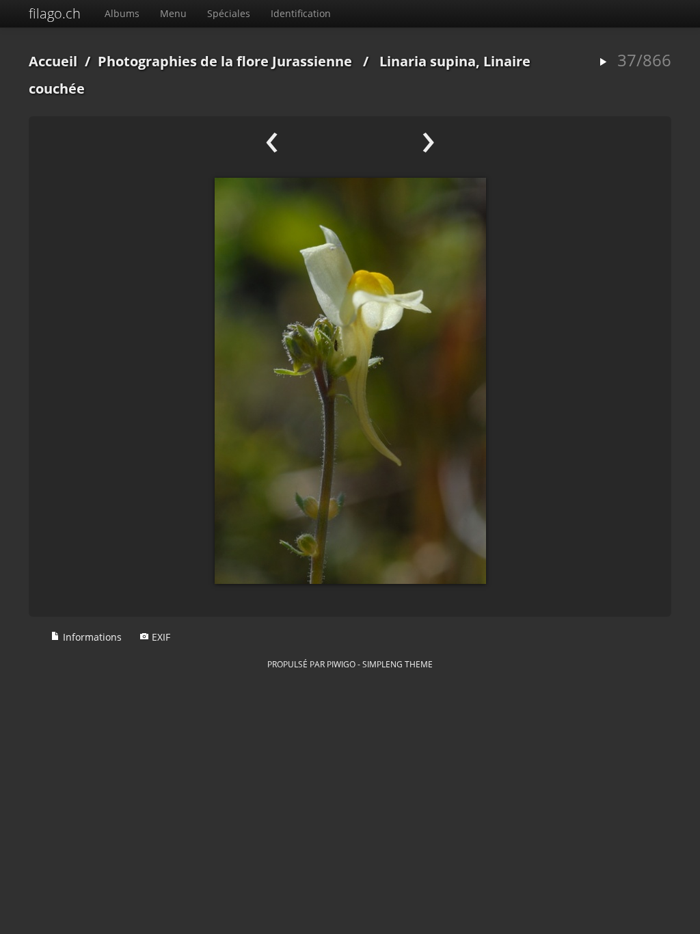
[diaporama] (603, 62)
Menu (173, 13)
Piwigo (341, 663)
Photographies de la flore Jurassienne (225, 61)
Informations (91, 636)
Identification (301, 13)
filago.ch (55, 13)
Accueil (53, 61)
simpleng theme (397, 663)
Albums (122, 13)
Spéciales (228, 13)
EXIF (159, 636)
